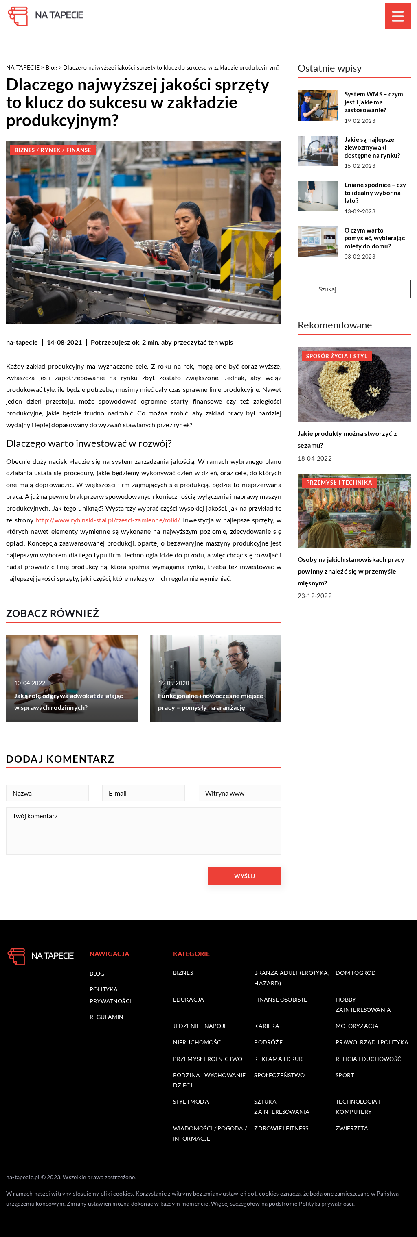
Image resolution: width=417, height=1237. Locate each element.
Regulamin (107, 1016)
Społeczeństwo (279, 1075)
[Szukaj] (307, 289)
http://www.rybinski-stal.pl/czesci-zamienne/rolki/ (107, 520)
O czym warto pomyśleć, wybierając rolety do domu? (375, 238)
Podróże (268, 1042)
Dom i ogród (356, 972)
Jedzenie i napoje (200, 1025)
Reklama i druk (278, 1058)
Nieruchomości (198, 1042)
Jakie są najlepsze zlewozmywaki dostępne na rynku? (372, 147)
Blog (97, 973)
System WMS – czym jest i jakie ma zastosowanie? (374, 101)
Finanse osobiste (280, 999)
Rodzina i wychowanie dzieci (209, 1080)
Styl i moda (191, 1101)
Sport (345, 1075)
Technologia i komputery (358, 1106)
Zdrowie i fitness (281, 1128)
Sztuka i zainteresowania (281, 1106)
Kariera (266, 1025)
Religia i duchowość (369, 1058)
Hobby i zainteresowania (363, 1004)
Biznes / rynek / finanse (53, 150)
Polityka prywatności (325, 1203)
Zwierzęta (352, 1128)
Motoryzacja (357, 1025)
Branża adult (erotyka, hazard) (291, 977)
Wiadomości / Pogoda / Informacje (210, 1133)
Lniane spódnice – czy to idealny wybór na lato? (375, 192)
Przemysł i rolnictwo (208, 1058)
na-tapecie (22, 342)
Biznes (183, 972)
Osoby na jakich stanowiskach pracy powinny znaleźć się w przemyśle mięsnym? (351, 571)
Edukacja (188, 999)
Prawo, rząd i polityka (372, 1042)
